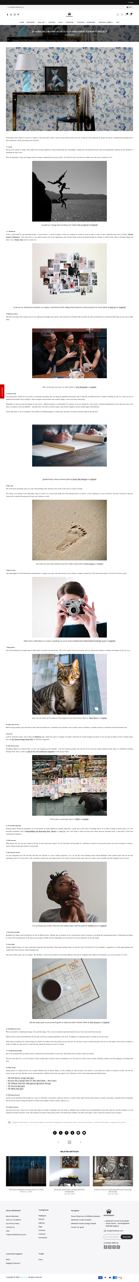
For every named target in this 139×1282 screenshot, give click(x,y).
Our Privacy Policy (12, 1223)
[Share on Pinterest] (66, 1133)
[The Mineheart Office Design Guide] (58, 1142)
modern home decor (102, 1122)
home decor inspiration (53, 1122)
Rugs (40, 1227)
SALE (117, 22)
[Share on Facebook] (55, 1133)
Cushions (42, 1234)
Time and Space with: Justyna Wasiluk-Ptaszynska (69, 1190)
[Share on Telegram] (78, 1133)
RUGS (60, 22)
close (9, 2)
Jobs (7, 1231)
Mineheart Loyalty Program (81, 1220)
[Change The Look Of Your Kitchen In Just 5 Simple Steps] (80, 1142)
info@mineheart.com (17, 7)
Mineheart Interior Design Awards (83, 1223)
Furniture (42, 1230)
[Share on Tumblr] (72, 1133)
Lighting (41, 1223)
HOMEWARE (91, 22)
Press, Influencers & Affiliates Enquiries (85, 1216)
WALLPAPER (30, 22)
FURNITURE (69, 22)
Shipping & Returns (13, 1263)
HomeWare (43, 1238)
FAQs (8, 1259)
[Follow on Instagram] (15, 14)
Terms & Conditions (13, 1220)
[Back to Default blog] (69, 1142)
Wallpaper (42, 1216)
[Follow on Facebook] (7, 14)
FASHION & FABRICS (105, 22)
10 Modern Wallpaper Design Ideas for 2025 (26, 1189)
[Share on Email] (84, 1133)
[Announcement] (69, 2)
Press (40, 1259)
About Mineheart (12, 1216)
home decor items (70, 1122)
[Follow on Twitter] (11, 14)
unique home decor (118, 1122)
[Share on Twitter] (61, 1133)
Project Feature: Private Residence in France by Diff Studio (113, 1190)
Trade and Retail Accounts (16, 1235)
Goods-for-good (77, 1227)
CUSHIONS (80, 22)
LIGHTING (51, 22)
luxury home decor (85, 1122)
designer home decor (20, 1122)
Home (22, 22)
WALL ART (41, 22)
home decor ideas (36, 1122)
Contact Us (10, 1227)
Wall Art (41, 1219)
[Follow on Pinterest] (18, 14)
